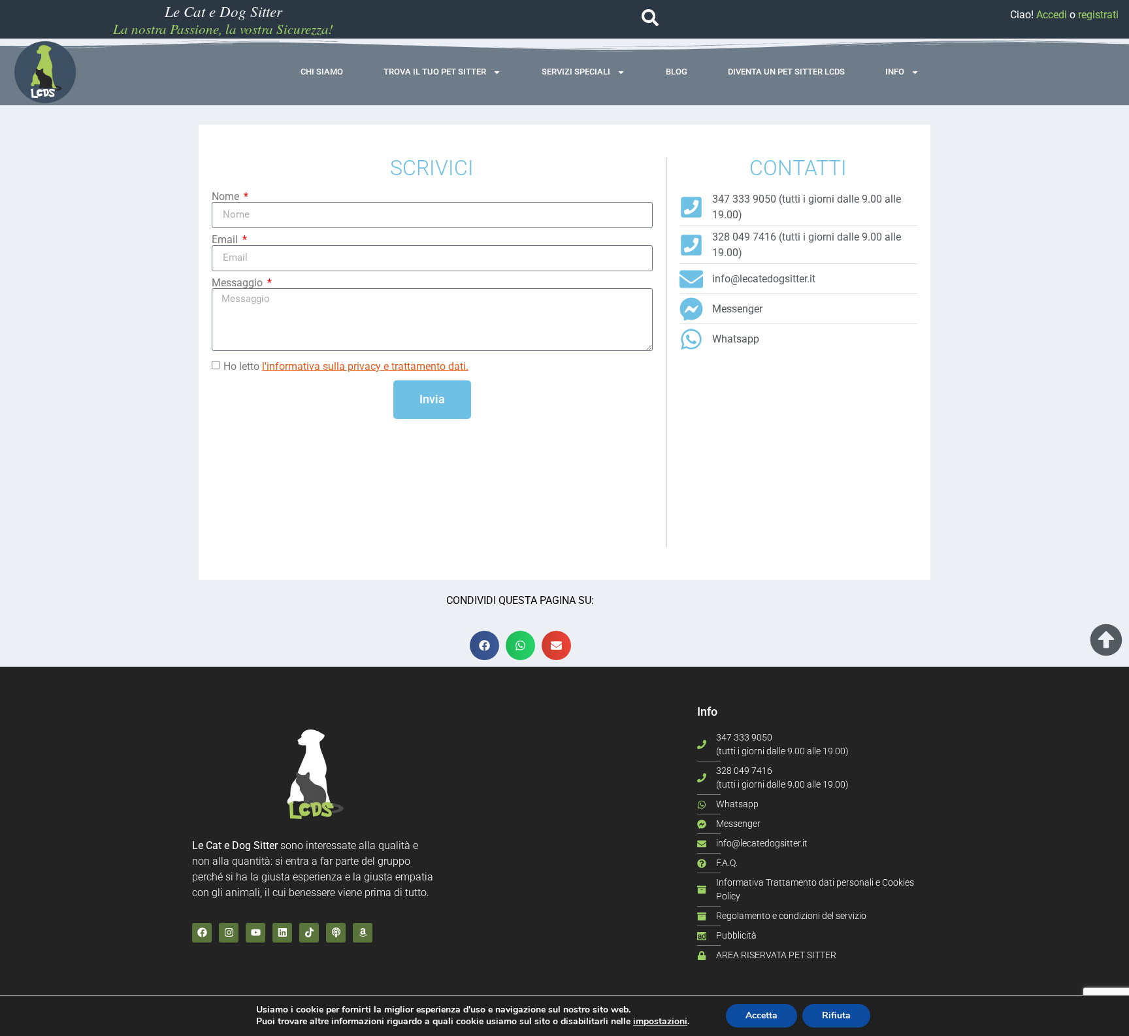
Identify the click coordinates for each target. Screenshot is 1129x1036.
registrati (1098, 14)
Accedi (1051, 14)
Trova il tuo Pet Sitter (435, 71)
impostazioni (660, 1022)
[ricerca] (650, 17)
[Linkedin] (282, 933)
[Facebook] (202, 933)
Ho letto (345, 365)
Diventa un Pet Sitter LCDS (786, 71)
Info (894, 71)
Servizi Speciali (576, 71)
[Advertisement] (798, 455)
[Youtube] (255, 933)
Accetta (761, 1015)
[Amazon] (362, 933)
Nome (227, 197)
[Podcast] (336, 933)
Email (226, 240)
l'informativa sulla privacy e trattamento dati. (365, 365)
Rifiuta (836, 1015)
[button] (484, 645)
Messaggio (238, 283)
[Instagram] (228, 933)
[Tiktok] (309, 933)
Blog (676, 71)
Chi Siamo (322, 71)
